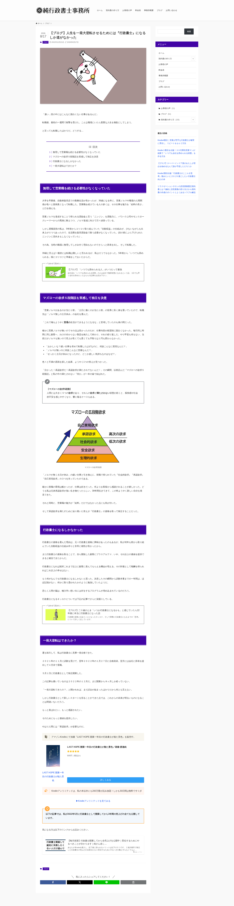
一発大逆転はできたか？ (65, 166)
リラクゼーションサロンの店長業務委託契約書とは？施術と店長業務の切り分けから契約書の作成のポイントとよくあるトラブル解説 (177, 189)
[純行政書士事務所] (63, 10)
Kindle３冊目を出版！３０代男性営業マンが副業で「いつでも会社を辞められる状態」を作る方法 (177, 153)
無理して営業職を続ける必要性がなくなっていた (76, 152)
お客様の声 (163, 64)
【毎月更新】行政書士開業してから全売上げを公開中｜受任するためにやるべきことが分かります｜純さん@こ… (103, 842)
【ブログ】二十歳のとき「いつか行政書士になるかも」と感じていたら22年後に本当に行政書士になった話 (103, 611)
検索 (189, 31)
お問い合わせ (164, 87)
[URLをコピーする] (133, 882)
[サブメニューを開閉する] (193, 59)
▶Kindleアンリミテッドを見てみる (93, 801)
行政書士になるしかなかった (67, 161)
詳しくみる (105, 780)
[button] (53, 882)
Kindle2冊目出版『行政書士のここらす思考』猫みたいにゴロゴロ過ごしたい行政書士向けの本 (177, 176)
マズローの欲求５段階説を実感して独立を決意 (75, 156)
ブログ (45, 42)
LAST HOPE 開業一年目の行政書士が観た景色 (53, 776)
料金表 (161, 70)
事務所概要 (163, 75)
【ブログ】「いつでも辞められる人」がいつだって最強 (95, 269)
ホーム (161, 53)
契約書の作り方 (165, 59)
